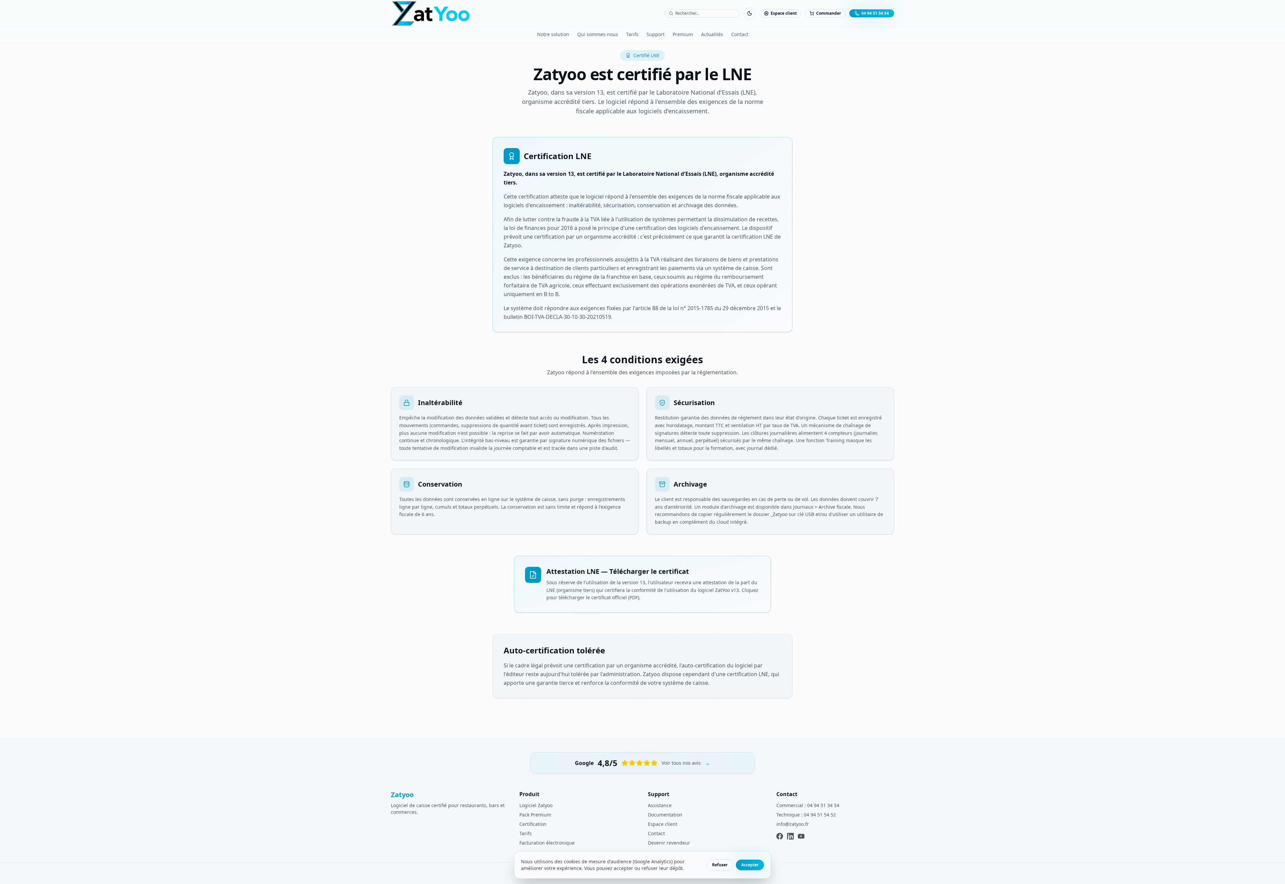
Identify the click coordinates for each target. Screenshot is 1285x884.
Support (656, 34)
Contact (739, 34)
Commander (828, 13)
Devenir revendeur (669, 843)
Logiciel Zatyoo (535, 805)
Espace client (784, 13)
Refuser (719, 865)
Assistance (660, 805)
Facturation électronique (547, 843)
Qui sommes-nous (597, 34)
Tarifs (632, 34)
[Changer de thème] (750, 13)
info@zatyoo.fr (792, 824)
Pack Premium (535, 814)
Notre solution (553, 34)
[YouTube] (801, 836)
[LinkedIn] (790, 836)
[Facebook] (779, 836)
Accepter (750, 865)
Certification (532, 824)
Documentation (665, 814)
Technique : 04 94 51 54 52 (806, 814)
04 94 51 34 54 (875, 13)
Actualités (712, 34)
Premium (683, 34)
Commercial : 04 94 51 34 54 (807, 805)
